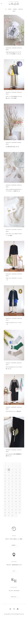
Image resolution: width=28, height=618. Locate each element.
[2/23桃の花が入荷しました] (14, 122)
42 (12, 487)
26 (9, 478)
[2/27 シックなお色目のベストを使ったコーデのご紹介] (14, 74)
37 (12, 484)
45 (5, 490)
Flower (19, 142)
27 (12, 478)
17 (12, 472)
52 (12, 492)
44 (19, 487)
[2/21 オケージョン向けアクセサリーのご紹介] (14, 211)
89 (19, 513)
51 (9, 492)
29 (19, 478)
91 (9, 515)
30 (5, 481)
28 (16, 478)
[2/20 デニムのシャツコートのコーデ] (14, 300)
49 (19, 490)
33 (16, 481)
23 (16, 475)
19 (19, 472)
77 (12, 507)
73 (16, 504)
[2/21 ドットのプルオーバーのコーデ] (14, 256)
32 (12, 481)
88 (16, 513)
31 (9, 481)
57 (12, 495)
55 (5, 495)
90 (5, 515)
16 (9, 472)
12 (12, 470)
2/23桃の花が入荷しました (12, 146)
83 (16, 510)
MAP (13, 570)
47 (12, 490)
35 (5, 484)
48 (16, 490)
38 (16, 484)
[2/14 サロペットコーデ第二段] (14, 389)
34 (19, 481)
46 (9, 490)
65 (5, 501)
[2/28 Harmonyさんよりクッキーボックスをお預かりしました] (14, 30)
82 (12, 510)
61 (9, 498)
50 (5, 492)
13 (16, 470)
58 (16, 495)
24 (19, 475)
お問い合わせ (13, 596)
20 (5, 475)
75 (5, 507)
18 (16, 472)
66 (9, 501)
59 (19, 495)
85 (5, 513)
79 (19, 507)
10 (5, 470)
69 (19, 501)
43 (16, 487)
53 (16, 492)
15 (5, 472)
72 (12, 504)
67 (12, 501)
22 (12, 475)
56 (9, 495)
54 (19, 492)
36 (9, 484)
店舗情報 (13, 545)
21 (9, 475)
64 (19, 498)
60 (5, 498)
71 (9, 504)
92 (12, 515)
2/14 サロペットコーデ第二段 (13, 411)
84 (19, 510)
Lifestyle (19, 47)
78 (16, 507)
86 (9, 513)
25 (5, 478)
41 (9, 487)
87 (12, 513)
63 (16, 498)
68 (16, 501)
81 (9, 510)
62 (12, 498)
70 (5, 504)
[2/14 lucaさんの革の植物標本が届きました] (14, 432)
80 (5, 510)
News (7, 49)
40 (5, 487)
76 (9, 507)
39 (19, 484)
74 (19, 504)
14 (19, 470)
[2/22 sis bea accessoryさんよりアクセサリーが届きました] (14, 167)
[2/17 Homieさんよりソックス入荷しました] (14, 345)
